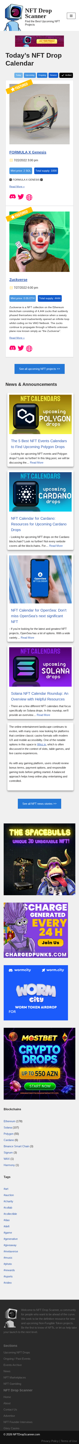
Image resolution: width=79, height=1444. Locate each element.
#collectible (10, 1213)
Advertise (9, 1415)
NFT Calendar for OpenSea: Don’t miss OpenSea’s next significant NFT (39, 616)
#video (8, 1282)
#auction (9, 1195)
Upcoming (29, 75)
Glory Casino (11, 1428)
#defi (6, 1226)
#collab (8, 1207)
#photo (8, 1263)
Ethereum (9, 1121)
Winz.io (41, 744)
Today (18, 75)
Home (7, 1397)
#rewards (9, 1270)
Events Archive (12, 1364)
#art (6, 1188)
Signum (8, 1152)
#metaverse (11, 1251)
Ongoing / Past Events (16, 1358)
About (6, 1403)
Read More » (17, 186)
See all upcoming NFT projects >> (39, 368)
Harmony (9, 1165)
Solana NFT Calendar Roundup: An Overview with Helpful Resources (39, 696)
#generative (11, 1238)
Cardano (9, 1140)
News (6, 1371)
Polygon (8, 1133)
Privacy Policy (50, 1441)
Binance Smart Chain (16, 1146)
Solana (8, 1127)
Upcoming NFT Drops (16, 1352)
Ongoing (42, 75)
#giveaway (10, 1245)
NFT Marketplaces (14, 1377)
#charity (8, 1201)
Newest (53, 75)
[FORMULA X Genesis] (39, 143)
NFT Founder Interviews (18, 1422)
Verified (67, 75)
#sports (8, 1276)
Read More (36, 462)
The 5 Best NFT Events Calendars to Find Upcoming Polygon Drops (39, 444)
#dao (7, 1220)
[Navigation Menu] (71, 16)
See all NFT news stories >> (39, 803)
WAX (7, 1158)
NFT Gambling (12, 1383)
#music (8, 1257)
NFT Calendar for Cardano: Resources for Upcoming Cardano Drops (39, 524)
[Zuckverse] (39, 271)
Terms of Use (69, 1441)
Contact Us (10, 1409)
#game (8, 1232)
